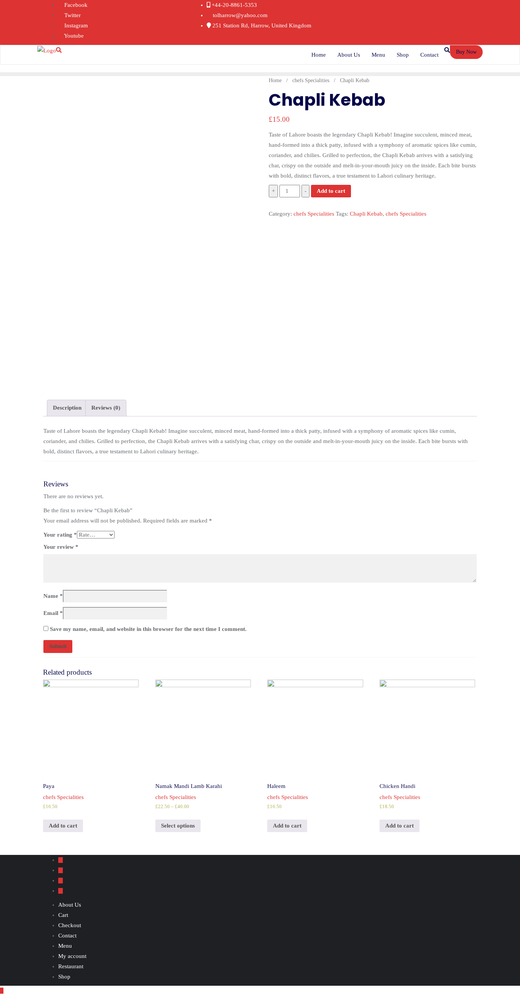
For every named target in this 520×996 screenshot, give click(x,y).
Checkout (69, 925)
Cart (63, 915)
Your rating (60, 535)
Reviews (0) (105, 408)
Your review (60, 547)
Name (53, 596)
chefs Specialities (310, 80)
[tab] (67, 408)
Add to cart (331, 191)
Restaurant (70, 966)
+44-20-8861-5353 (233, 5)
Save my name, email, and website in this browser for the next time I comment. (148, 629)
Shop (64, 977)
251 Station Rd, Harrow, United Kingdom (261, 25)
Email (53, 613)
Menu (65, 946)
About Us (69, 905)
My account (72, 956)
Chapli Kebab (366, 214)
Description (67, 408)
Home (275, 80)
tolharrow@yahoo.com (239, 15)
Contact (67, 935)
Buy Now (466, 52)
